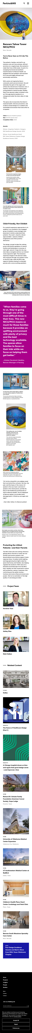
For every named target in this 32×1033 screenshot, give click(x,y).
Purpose (5, 980)
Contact (5, 995)
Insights (5, 982)
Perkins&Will (12, 3)
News (4, 991)
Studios (5, 987)
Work (4, 977)
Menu (28, 3)
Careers (5, 993)
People (5, 985)
